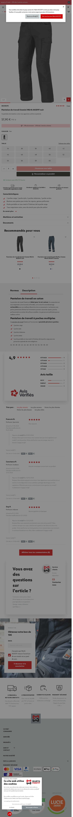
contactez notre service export (31, 12)
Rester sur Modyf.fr (32, 16)
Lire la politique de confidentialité (11, 801)
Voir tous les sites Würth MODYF (51, 16)
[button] (9, 814)
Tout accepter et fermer (32, 807)
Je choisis (12, 807)
